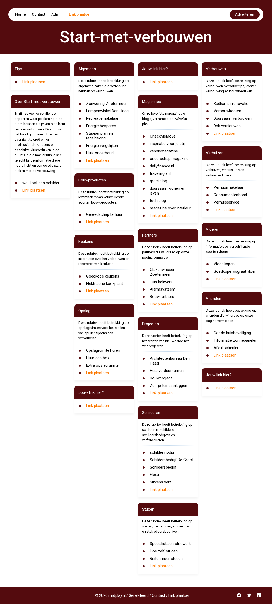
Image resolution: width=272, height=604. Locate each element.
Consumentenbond (230, 194)
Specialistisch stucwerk (170, 543)
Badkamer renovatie (231, 103)
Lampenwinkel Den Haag (107, 111)
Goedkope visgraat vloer (235, 271)
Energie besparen (101, 125)
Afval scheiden (226, 347)
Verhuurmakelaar (228, 187)
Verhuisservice (226, 202)
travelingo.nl (160, 173)
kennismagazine (164, 151)
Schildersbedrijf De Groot (171, 459)
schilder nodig (162, 452)
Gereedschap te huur (104, 214)
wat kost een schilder (41, 182)
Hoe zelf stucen (164, 551)
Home (20, 14)
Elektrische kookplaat (104, 283)
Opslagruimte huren (103, 350)
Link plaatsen (80, 14)
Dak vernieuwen (227, 125)
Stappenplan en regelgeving (99, 135)
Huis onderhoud (100, 153)
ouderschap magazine (169, 158)
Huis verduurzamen (167, 370)
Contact (38, 14)
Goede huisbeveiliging (232, 332)
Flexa (154, 474)
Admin (57, 14)
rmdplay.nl (117, 595)
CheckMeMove (163, 136)
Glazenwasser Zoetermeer (162, 272)
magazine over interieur (170, 208)
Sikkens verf (160, 482)
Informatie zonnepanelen (235, 340)
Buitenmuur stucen (166, 558)
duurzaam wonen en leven (167, 191)
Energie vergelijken (102, 145)
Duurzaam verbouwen (233, 118)
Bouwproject (161, 378)
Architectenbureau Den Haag (170, 361)
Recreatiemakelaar (102, 118)
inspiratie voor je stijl (167, 143)
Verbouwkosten (227, 111)
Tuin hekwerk (161, 281)
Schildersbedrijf (163, 467)
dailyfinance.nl (162, 166)
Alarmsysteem (162, 289)
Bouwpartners (162, 296)
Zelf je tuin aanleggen (168, 385)
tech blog (158, 200)
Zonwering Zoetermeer (106, 103)
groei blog (158, 181)
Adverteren (244, 14)
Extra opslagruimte (102, 365)
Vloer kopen (224, 264)
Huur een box (97, 357)
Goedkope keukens (102, 276)
